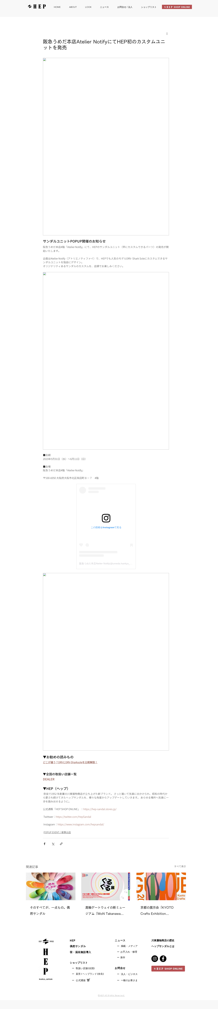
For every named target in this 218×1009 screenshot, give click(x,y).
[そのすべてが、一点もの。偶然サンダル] (50, 886)
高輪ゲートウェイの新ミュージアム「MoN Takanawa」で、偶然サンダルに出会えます (105, 911)
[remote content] (106, 526)
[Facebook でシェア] (44, 843)
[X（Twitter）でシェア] (52, 843)
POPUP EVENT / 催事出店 (57, 832)
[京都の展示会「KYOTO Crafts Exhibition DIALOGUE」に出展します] (161, 886)
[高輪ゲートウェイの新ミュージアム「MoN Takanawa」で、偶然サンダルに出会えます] (106, 886)
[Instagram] (154, 958)
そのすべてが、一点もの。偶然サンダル (50, 910)
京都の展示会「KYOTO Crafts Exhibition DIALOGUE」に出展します (160, 911)
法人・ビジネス (129, 974)
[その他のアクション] (167, 34)
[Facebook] (163, 958)
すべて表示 (180, 866)
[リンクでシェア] (61, 843)
